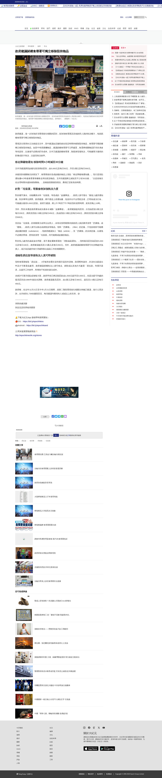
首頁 (26, 28)
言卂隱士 (134, 158)
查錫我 (132, 163)
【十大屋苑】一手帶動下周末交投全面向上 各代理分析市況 (130, 67)
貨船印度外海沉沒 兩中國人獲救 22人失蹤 (129, 63)
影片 (18, 731)
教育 (130, 28)
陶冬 (114, 163)
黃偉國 (115, 150)
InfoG (76, 28)
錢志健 (115, 145)
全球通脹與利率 (121, 288)
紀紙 (119, 28)
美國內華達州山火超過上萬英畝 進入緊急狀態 (130, 60)
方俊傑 (142, 141)
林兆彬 (115, 154)
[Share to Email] (73, 126)
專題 (18, 756)
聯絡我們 (91, 774)
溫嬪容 (123, 163)
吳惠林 (115, 158)
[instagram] (84, 727)
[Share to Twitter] (63, 126)
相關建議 (81, 774)
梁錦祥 (124, 145)
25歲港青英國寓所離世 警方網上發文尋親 (130, 124)
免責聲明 (100, 774)
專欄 (82, 28)
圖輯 (51, 756)
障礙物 (40, 441)
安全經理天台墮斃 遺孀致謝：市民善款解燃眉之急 (130, 85)
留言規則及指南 (19, 429)
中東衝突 (119, 297)
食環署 (32, 441)
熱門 (48, 28)
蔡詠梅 (142, 150)
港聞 (54, 28)
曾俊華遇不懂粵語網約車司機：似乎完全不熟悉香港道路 (130, 100)
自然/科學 (111, 28)
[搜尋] (146, 17)
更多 (140, 163)
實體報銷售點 (29, 17)
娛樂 (135, 28)
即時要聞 (31, 46)
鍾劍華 (124, 141)
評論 (87, 28)
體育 (124, 28)
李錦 (140, 154)
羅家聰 (142, 145)
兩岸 (59, 28)
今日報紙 (20, 728)
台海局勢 (119, 291)
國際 (65, 28)
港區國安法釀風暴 (122, 310)
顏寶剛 (124, 150)
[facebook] (89, 727)
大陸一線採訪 (121, 313)
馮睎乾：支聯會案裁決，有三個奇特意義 (130, 110)
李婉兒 (124, 158)
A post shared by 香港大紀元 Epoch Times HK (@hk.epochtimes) (135, 222)
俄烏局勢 (119, 300)
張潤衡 (132, 154)
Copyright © (119, 774)
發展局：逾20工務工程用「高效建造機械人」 (130, 114)
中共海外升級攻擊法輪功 (124, 316)
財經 (70, 28)
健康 (98, 28)
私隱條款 (109, 774)
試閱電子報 (19, 17)
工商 (51, 759)
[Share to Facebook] (60, 126)
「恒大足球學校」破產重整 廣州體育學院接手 (130, 56)
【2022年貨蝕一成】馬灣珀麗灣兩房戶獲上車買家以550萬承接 (130, 78)
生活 (93, 28)
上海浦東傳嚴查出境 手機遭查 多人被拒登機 (130, 96)
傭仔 (124, 154)
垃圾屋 (48, 441)
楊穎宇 (133, 150)
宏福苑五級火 (121, 319)
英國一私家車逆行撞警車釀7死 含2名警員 (129, 53)
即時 (43, 28)
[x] (99, 727)
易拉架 (24, 441)
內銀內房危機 (121, 303)
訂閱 (68, 435)
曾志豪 (115, 141)
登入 (56, 435)
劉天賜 (133, 141)
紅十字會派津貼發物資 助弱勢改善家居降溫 (130, 81)
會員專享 (35, 28)
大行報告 (119, 306)
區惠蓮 (115, 167)
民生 (45, 46)
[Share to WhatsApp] (70, 126)
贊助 (121, 17)
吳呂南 (133, 145)
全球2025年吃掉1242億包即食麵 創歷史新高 (130, 107)
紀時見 (118, 285)
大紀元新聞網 (19, 46)
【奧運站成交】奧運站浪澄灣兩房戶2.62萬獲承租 (130, 74)
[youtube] (103, 727)
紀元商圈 (129, 17)
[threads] (94, 727)
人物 (18, 763)
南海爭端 (119, 294)
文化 (104, 28)
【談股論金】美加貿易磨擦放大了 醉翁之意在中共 (130, 71)
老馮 (143, 158)
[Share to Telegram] (66, 126)
